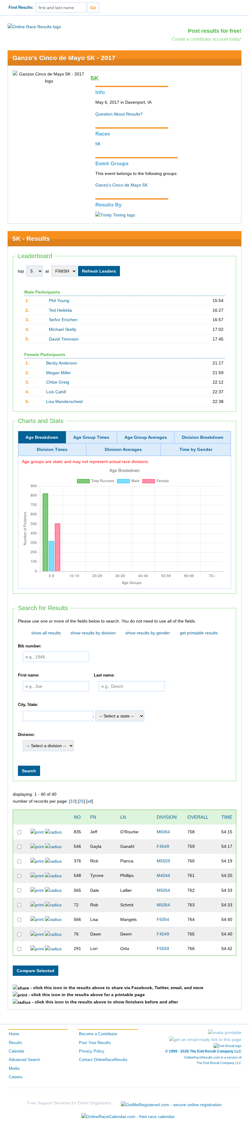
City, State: (28, 705)
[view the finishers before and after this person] (53, 831)
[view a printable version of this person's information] (37, 831)
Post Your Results (95, 1043)
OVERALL (197, 817)
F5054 (163, 919)
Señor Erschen (63, 319)
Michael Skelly (62, 329)
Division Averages (123, 449)
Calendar (16, 1051)
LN (123, 817)
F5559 (163, 948)
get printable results (199, 632)
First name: (28, 675)
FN (93, 817)
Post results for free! (214, 31)
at (47, 271)
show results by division (93, 632)
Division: (26, 735)
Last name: (104, 675)
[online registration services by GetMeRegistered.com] (171, 1103)
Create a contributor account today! (206, 39)
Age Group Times (91, 437)
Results (15, 1043)
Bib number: (29, 646)
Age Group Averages (145, 437)
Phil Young (59, 300)
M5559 (163, 860)
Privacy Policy (91, 1051)
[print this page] (224, 1032)
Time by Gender (195, 449)
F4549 (163, 846)
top (21, 271)
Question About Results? (119, 114)
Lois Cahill (56, 391)
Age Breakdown (42, 437)
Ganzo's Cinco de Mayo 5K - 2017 (63, 57)
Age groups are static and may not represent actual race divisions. (85, 461)
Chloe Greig (57, 382)
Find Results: (21, 7)
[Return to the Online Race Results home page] (34, 26)
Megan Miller (58, 372)
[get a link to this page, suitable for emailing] (205, 1039)
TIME (226, 817)
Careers (15, 1077)
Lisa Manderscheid (64, 401)
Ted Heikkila (60, 310)
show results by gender (147, 632)
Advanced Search (24, 1060)
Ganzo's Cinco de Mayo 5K (121, 185)
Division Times (52, 449)
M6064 (163, 831)
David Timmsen (64, 339)
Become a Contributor (98, 1034)
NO (77, 817)
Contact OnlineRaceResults (103, 1060)
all (89, 801)
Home (14, 1034)
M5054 (163, 890)
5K (98, 143)
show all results (46, 632)
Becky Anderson (61, 363)
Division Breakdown (202, 437)
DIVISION (167, 817)
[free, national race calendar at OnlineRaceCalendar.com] (128, 1116)
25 (81, 801)
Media (14, 1068)
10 (72, 801)
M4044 (163, 875)
